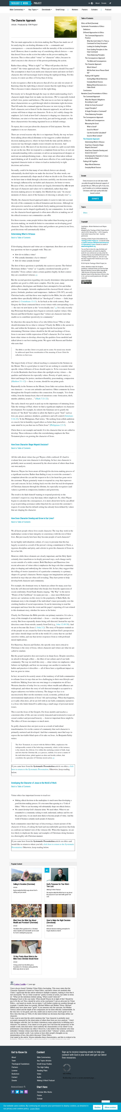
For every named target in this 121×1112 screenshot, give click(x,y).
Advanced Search (17, 1087)
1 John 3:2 (39, 627)
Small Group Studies (44, 1064)
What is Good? (92, 127)
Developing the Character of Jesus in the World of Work (33, 783)
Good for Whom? (92, 130)
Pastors (85, 10)
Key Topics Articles (44, 1061)
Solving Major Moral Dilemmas (97, 79)
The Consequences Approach (95, 58)
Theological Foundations (20, 1064)
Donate (104, 3)
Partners (15, 1067)
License (14, 1070)
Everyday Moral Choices (95, 82)
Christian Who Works (44, 1092)
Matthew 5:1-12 (18, 381)
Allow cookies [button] (110, 1107)
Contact (14, 1077)
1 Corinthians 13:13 (27, 301)
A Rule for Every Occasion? (94, 105)
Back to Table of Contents (20, 238)
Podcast (108, 10)
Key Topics (32, 10)
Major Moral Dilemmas (92, 164)
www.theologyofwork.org (88, 246)
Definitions (86, 29)
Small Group (60, 10)
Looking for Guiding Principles (97, 46)
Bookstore (15, 1074)
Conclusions (87, 90)
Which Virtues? (92, 67)
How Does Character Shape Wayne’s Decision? (29, 444)
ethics (85, 213)
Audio (39, 1077)
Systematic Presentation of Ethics (92, 26)
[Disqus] (43, 1009)
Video (39, 1074)
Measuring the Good (92, 123)
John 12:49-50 (62, 624)
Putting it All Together (92, 76)
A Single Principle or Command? (96, 111)
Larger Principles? (91, 108)
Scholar (40, 1099)
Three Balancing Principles (96, 55)
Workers (75, 10)
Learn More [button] (35, 1109)
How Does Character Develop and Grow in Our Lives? (32, 518)
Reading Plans (42, 1070)
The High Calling (43, 1067)
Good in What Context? (94, 136)
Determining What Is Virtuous (23, 234)
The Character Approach (93, 64)
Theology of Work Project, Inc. (90, 241)
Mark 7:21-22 (42, 398)
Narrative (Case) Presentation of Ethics (94, 93)
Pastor (39, 1095)
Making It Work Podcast (46, 1080)
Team (14, 1061)
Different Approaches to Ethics (93, 32)
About (97, 3)
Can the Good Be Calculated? (96, 133)
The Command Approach (91, 97)
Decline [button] (98, 1107)
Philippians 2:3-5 (57, 425)
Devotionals (46, 10)
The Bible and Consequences (96, 61)
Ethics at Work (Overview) (89, 23)
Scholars (94, 10)
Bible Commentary (16, 10)
